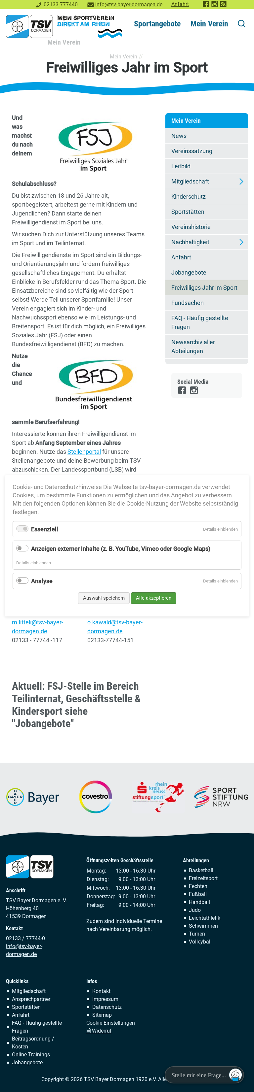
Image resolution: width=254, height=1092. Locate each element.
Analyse (42, 581)
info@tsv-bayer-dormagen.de (128, 4)
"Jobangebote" (43, 723)
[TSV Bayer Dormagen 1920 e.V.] (64, 26)
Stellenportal (84, 451)
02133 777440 (61, 4)
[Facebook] (182, 392)
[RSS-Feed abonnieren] (223, 5)
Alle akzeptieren (153, 598)
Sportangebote (157, 23)
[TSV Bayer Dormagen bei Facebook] (206, 5)
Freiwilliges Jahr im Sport (204, 287)
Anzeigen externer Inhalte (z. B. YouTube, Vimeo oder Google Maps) (120, 549)
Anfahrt (180, 4)
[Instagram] (194, 392)
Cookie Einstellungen (110, 1023)
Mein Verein (209, 23)
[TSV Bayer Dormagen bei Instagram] (215, 5)
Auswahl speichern (104, 598)
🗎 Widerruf (99, 1031)
